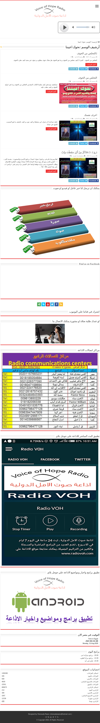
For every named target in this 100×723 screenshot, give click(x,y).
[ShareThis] (39, 304)
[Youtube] (48, 304)
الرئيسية (95, 42)
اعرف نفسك (90, 115)
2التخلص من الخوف (87, 53)
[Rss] (61, 304)
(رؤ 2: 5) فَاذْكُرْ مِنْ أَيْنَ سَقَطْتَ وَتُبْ (79, 152)
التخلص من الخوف (87, 77)
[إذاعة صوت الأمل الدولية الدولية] (50, 11)
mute (74, 27)
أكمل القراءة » (91, 64)
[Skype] (43, 304)
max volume (93, 27)
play (64, 27)
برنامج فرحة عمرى (77, 81)
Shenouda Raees (43, 714)
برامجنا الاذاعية (79, 57)
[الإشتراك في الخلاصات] (1, 47)
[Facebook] (57, 304)
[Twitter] (52, 304)
